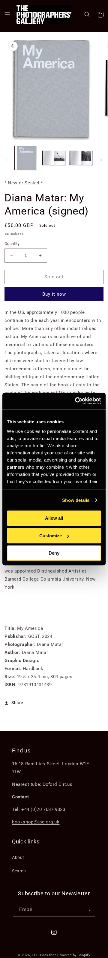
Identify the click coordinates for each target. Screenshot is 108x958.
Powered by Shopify (73, 955)
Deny (54, 553)
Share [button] (17, 702)
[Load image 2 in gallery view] (54, 158)
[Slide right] (101, 159)
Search (19, 870)
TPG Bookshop (44, 955)
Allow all (54, 518)
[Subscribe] (88, 910)
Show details (75, 500)
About (18, 857)
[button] (7, 14)
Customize (50, 535)
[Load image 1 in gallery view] (27, 158)
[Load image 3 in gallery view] (81, 158)
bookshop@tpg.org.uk (35, 822)
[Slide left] (6, 159)
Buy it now (54, 294)
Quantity (12, 243)
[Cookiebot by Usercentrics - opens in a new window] (76, 401)
